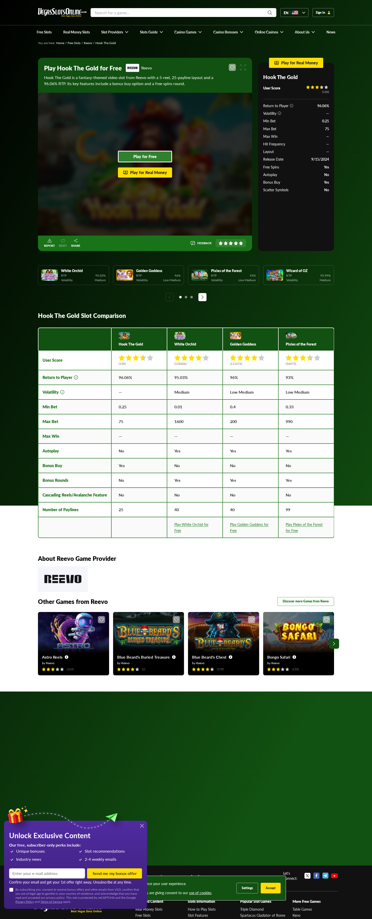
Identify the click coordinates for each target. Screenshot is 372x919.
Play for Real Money (148, 172)
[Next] (202, 297)
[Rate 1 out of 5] (221, 243)
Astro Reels (52, 657)
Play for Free (145, 156)
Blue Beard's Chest (209, 657)
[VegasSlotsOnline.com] (62, 12)
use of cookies (200, 892)
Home (60, 43)
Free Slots (74, 43)
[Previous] (170, 297)
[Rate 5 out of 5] (241, 243)
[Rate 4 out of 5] (236, 243)
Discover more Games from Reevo (306, 601)
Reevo (88, 43)
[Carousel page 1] (180, 297)
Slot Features (198, 915)
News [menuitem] (330, 31)
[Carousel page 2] (186, 297)
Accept (271, 888)
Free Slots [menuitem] (44, 31)
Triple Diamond (252, 909)
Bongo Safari (278, 657)
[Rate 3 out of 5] (231, 243)
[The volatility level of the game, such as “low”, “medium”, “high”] (279, 113)
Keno (296, 915)
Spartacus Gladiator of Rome (262, 915)
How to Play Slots (202, 909)
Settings (247, 888)
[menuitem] (115, 32)
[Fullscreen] (243, 67)
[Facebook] (316, 876)
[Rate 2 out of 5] (226, 243)
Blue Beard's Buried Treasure (143, 657)
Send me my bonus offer (115, 873)
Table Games (302, 909)
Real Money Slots (148, 909)
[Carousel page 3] (191, 297)
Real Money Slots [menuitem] (76, 31)
